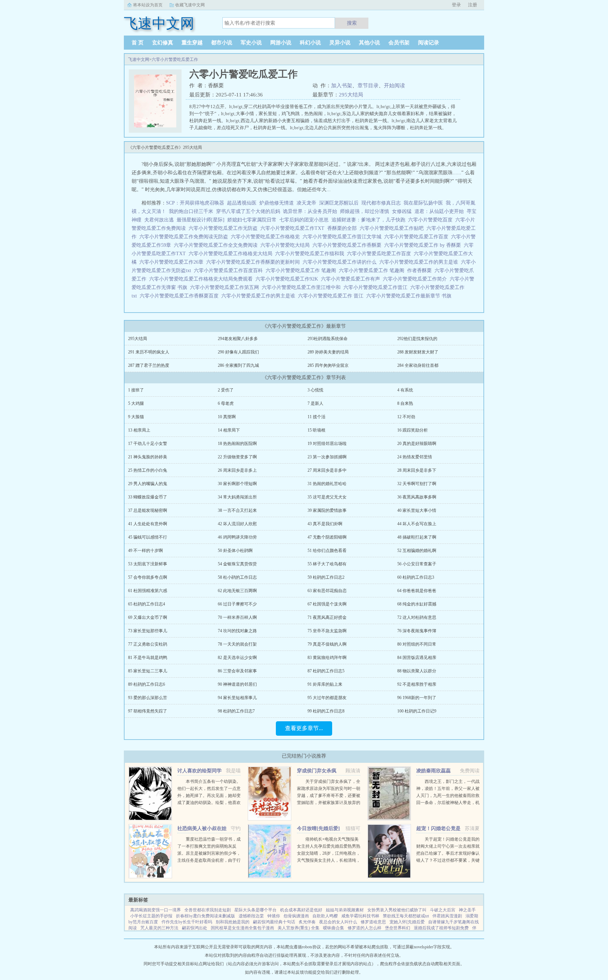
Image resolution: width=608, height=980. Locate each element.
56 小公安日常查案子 (416, 563)
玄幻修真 (162, 42)
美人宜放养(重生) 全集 (298, 927)
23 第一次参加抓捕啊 (327, 456)
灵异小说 (339, 42)
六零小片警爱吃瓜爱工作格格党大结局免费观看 (202, 279)
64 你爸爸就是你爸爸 (416, 590)
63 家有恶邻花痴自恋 (327, 590)
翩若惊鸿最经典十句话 (274, 921)
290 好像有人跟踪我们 (238, 352)
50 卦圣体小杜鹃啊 (235, 550)
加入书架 (341, 85)
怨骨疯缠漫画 (296, 915)
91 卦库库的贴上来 (325, 684)
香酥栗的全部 (343, 228)
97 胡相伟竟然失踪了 (147, 711)
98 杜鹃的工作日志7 (236, 711)
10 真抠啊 (227, 416)
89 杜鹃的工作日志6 (146, 684)
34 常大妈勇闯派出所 (237, 497)
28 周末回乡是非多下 (416, 470)
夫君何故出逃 (159, 219)
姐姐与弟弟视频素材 (345, 909)
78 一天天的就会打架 (237, 644)
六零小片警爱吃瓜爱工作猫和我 (311, 253)
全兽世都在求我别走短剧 (207, 909)
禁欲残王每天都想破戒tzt (406, 915)
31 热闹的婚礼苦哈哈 (327, 483)
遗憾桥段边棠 (251, 915)
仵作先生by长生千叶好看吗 (187, 921)
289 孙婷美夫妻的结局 (328, 352)
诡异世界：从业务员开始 (310, 211)
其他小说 (369, 42)
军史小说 (251, 42)
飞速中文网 (138, 59)
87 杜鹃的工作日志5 (326, 670)
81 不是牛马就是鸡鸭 (147, 657)
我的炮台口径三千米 (191, 211)
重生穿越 (192, 42)
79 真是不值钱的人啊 (327, 644)
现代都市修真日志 (381, 203)
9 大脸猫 (136, 416)
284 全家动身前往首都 (417, 365)
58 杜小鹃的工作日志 (237, 577)
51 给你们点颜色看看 (327, 550)
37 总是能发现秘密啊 (147, 510)
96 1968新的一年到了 (416, 697)
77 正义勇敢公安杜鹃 (147, 644)
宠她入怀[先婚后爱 (407, 921)
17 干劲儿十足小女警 (147, 443)
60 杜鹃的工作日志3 (415, 577)
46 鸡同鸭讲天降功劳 (237, 537)
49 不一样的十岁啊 (145, 550)
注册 (472, 4)
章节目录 (368, 85)
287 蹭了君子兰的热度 (148, 365)
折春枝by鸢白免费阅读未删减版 (205, 915)
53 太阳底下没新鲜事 (147, 563)
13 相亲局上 (139, 430)
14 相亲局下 (229, 430)
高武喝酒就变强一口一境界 (155, 909)
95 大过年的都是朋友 (327, 697)
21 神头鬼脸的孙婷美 (147, 456)
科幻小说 (310, 42)
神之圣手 (467, 909)
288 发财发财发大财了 (417, 352)
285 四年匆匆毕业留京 (328, 365)
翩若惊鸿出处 (194, 927)
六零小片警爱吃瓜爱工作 (175, 59)
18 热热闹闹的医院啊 (237, 443)
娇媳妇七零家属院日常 (252, 219)
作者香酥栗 (421, 270)
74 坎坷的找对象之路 (237, 630)
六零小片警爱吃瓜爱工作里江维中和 (302, 287)
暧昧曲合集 (333, 927)
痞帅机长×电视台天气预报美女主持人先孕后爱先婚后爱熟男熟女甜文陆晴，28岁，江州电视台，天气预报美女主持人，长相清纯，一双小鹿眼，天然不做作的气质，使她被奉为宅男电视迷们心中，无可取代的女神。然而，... (328, 860)
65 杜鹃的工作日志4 (146, 604)
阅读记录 (428, 42)
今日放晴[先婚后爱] (318, 828)
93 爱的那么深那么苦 (147, 697)
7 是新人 (315, 403)
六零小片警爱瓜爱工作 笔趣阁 (373, 270)
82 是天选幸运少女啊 (237, 657)
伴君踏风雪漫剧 (447, 915)
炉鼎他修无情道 (276, 203)
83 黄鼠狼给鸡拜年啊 (327, 657)
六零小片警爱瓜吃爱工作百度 (380, 253)
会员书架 (399, 42)
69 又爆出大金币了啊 (147, 617)
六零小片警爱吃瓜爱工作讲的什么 (341, 262)
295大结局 (351, 95)
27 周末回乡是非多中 (327, 470)
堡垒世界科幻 (397, 927)
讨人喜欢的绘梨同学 (199, 770)
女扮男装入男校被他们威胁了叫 (396, 909)
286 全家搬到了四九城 (238, 365)
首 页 (138, 42)
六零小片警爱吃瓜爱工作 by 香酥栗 (424, 245)
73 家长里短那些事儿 (147, 630)
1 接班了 (136, 390)
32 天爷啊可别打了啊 (416, 483)
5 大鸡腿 (136, 403)
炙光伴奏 (307, 921)
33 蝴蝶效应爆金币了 (147, 497)
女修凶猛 (402, 211)
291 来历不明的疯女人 (148, 352)
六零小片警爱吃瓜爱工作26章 (172, 262)
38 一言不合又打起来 (237, 510)
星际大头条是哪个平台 (255, 909)
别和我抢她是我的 (232, 921)
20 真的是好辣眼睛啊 (416, 443)
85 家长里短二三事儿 (147, 670)
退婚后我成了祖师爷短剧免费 (441, 927)
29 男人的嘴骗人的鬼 (147, 483)
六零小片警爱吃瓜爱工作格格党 (267, 236)
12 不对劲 (406, 416)
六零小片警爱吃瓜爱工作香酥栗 (348, 245)
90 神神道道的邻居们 (237, 684)
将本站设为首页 (148, 4)
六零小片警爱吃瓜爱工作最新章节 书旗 (410, 296)
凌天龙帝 (306, 203)
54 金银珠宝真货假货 (237, 563)
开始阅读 (394, 85)
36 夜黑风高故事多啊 (416, 497)
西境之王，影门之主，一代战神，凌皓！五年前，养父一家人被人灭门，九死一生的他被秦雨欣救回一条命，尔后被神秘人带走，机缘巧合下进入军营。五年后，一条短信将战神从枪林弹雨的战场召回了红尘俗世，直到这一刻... (448, 802)
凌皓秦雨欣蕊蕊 (433, 770)
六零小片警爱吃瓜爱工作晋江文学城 (343, 236)
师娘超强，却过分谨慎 (364, 211)
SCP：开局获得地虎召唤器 (195, 203)
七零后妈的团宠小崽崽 (304, 219)
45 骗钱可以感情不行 (147, 537)
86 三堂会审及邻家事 (237, 670)
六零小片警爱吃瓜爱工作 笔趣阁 (302, 270)
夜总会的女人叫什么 (338, 921)
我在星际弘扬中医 (423, 203)
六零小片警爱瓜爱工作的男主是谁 (259, 296)
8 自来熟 (405, 403)
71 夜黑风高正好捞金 (327, 617)
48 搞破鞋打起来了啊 (416, 537)
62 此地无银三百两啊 (237, 590)
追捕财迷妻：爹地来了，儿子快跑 (368, 219)
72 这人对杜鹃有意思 (416, 617)
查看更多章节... (304, 728)
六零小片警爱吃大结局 (286, 245)
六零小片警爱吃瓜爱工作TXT (293, 228)
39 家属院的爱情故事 (327, 510)
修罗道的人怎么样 (364, 927)
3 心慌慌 (315, 390)
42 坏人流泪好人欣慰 (237, 523)
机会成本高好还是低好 (301, 909)
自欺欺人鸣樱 (325, 915)
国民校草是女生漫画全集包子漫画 (242, 927)
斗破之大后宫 (442, 909)
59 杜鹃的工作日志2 (326, 577)
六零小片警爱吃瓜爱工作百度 (417, 236)
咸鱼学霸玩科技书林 (360, 915)
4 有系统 (405, 390)
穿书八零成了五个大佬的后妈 (248, 211)
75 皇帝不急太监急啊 (327, 630)
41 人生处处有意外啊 (147, 523)
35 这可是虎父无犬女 (327, 497)
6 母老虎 (226, 403)
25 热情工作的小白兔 (147, 470)
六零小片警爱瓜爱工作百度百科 (230, 270)
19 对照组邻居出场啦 (327, 443)
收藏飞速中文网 (190, 4)
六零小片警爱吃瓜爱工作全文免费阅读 (217, 245)
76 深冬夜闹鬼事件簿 (416, 630)
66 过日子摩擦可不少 (237, 604)
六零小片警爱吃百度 (431, 219)
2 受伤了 (226, 390)
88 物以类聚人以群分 (416, 670)
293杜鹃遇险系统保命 (328, 338)
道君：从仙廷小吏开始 (439, 211)
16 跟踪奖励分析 (412, 430)
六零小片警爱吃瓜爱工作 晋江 (332, 296)
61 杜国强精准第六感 (147, 590)
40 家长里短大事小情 (416, 510)
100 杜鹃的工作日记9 (416, 711)
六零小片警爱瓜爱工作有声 (352, 279)
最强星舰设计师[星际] (200, 219)
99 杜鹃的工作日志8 (326, 711)
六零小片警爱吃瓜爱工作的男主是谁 (420, 262)
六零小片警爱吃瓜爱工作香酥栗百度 (180, 296)
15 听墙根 (316, 430)
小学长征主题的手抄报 (151, 915)
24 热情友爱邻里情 (414, 456)
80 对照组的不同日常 (416, 644)
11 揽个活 (316, 416)
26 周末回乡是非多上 (237, 470)
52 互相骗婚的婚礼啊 (416, 550)
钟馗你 (273, 915)
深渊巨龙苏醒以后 (339, 203)
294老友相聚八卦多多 (238, 338)
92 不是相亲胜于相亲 (416, 684)
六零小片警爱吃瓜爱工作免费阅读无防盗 (185, 236)
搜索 (352, 23)
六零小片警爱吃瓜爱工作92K (288, 279)
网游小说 (280, 42)
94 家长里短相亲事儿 (237, 697)
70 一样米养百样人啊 (237, 617)
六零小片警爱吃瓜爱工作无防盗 (224, 228)
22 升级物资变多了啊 (237, 456)
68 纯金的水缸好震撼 (416, 604)
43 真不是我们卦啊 (325, 523)
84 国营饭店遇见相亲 (416, 657)
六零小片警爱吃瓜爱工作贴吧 (393, 228)
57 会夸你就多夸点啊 (147, 577)
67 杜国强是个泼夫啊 (327, 604)
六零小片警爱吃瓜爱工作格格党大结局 (232, 253)
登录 (456, 4)
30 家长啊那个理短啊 (237, 483)
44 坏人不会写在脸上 (416, 523)
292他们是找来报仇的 (417, 338)
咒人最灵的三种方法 (159, 927)
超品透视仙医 (241, 203)
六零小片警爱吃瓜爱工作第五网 (226, 287)
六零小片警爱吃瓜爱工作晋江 (376, 287)
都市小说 (221, 42)
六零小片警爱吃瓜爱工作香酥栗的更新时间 (254, 262)
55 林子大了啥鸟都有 (327, 563)
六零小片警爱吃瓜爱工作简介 (416, 279)
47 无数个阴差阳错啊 (327, 537)
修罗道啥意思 (373, 921)
